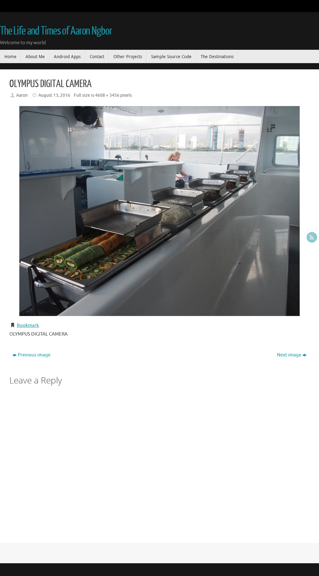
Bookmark (28, 325)
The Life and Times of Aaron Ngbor (56, 31)
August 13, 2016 (54, 95)
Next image (289, 355)
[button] (159, 211)
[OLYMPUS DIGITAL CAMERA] (159, 211)
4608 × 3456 (107, 95)
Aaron (22, 95)
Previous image (34, 355)
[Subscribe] (312, 237)
